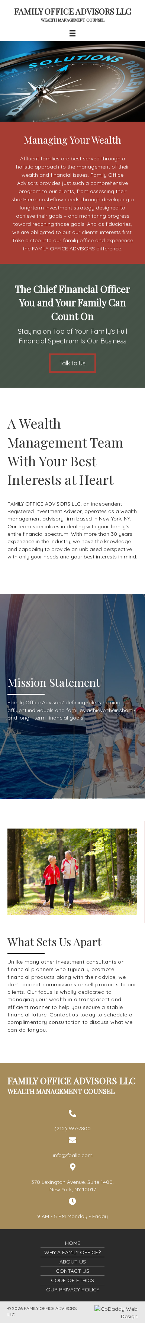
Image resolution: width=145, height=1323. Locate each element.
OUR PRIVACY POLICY (72, 1289)
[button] (72, 363)
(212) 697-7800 (72, 1128)
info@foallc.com (73, 1155)
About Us (72, 1261)
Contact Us (72, 1271)
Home (72, 1243)
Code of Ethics (72, 1280)
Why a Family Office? (72, 1252)
